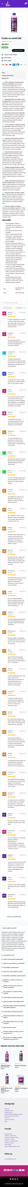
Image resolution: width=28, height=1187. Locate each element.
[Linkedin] (15, 1179)
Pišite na (7, 1117)
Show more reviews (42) (14, 916)
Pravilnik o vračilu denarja (11, 1141)
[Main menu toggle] (2, 3)
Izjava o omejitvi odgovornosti (12, 1146)
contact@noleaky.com (10, 1159)
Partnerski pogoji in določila (12, 1137)
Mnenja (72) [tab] (5, 78)
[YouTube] (17, 1179)
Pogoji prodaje (8, 1134)
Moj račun (7, 1108)
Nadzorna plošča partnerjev (12, 1116)
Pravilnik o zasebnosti (10, 1135)
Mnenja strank (8, 1112)
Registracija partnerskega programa (14, 1114)
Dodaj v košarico (18, 50)
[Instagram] (13, 1179)
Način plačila (8, 1144)
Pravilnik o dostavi (9, 1142)
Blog (6, 1121)
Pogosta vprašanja (9, 1119)
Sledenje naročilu (9, 1110)
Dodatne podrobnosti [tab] (8, 75)
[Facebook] (10, 1179)
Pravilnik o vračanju (10, 1139)
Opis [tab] (3, 72)
